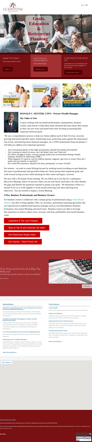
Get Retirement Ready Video (22, 234)
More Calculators (55, 341)
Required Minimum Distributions (61, 321)
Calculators (54, 304)
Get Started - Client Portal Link (22, 241)
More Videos (4, 278)
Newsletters (8, 304)
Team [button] (7, 69)
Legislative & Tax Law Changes (23, 220)
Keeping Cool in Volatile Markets (15, 339)
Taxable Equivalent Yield (58, 331)
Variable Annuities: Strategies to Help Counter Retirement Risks (20, 319)
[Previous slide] (2, 35)
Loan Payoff (53, 308)
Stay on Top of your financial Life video (26, 227)
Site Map (3, 434)
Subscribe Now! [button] (72, 72)
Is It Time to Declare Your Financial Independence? (21, 332)
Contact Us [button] (39, 69)
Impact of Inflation (55, 313)
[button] (84, 5)
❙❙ (48, 50)
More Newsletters (10, 352)
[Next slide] (90, 35)
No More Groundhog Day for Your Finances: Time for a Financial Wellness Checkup (22, 308)
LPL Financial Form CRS (8, 420)
